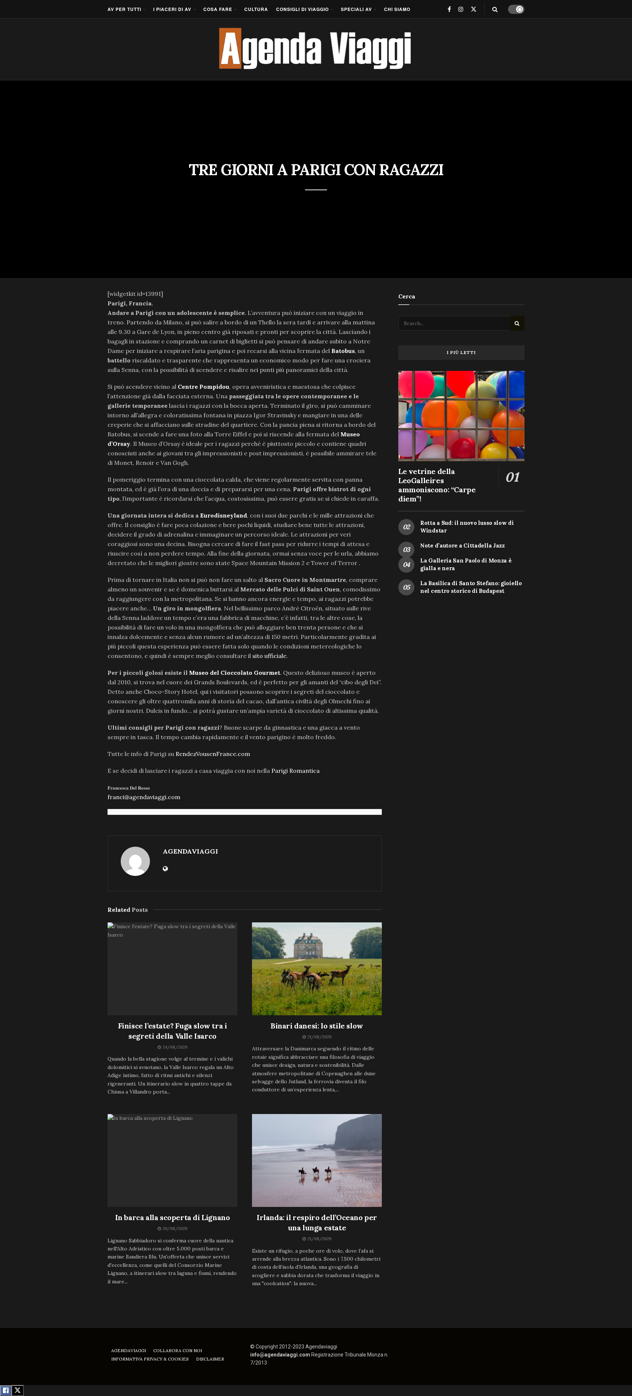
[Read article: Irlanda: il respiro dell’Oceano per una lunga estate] (317, 1160)
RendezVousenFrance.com (213, 753)
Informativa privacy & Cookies (150, 1359)
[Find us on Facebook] (449, 9)
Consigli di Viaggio (302, 9)
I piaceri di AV (172, 9)
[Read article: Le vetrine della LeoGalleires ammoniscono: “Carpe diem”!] (461, 416)
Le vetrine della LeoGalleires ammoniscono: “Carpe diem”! (436, 485)
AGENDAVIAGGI (190, 851)
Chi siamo (397, 9)
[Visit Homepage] (316, 49)
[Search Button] (495, 9)
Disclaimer (210, 1359)
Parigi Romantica (295, 770)
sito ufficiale (269, 655)
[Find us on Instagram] (460, 9)
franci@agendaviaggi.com (144, 797)
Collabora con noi (177, 1350)
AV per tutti (124, 9)
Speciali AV (356, 9)
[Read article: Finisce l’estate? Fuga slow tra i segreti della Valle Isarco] (172, 968)
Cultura (256, 9)
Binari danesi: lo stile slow (317, 1025)
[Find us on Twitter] (474, 9)
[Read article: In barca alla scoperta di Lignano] (172, 1160)
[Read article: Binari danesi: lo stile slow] (317, 968)
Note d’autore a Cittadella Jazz (462, 545)
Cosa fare (217, 9)
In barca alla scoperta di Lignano (172, 1217)
